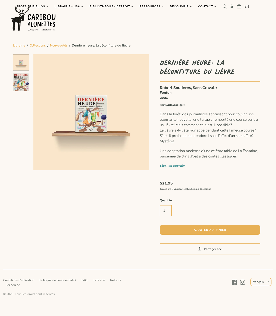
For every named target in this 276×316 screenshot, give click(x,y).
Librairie (19, 45)
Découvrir (179, 6)
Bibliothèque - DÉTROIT (109, 6)
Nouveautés (58, 45)
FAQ (85, 280)
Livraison (99, 280)
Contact (205, 6)
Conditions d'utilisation (18, 280)
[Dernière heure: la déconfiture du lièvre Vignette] (21, 62)
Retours (115, 280)
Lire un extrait (172, 166)
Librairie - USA (67, 6)
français (258, 282)
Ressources (150, 6)
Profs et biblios (30, 6)
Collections (38, 45)
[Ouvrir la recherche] (225, 6)
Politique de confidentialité (57, 280)
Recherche (12, 285)
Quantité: (166, 200)
